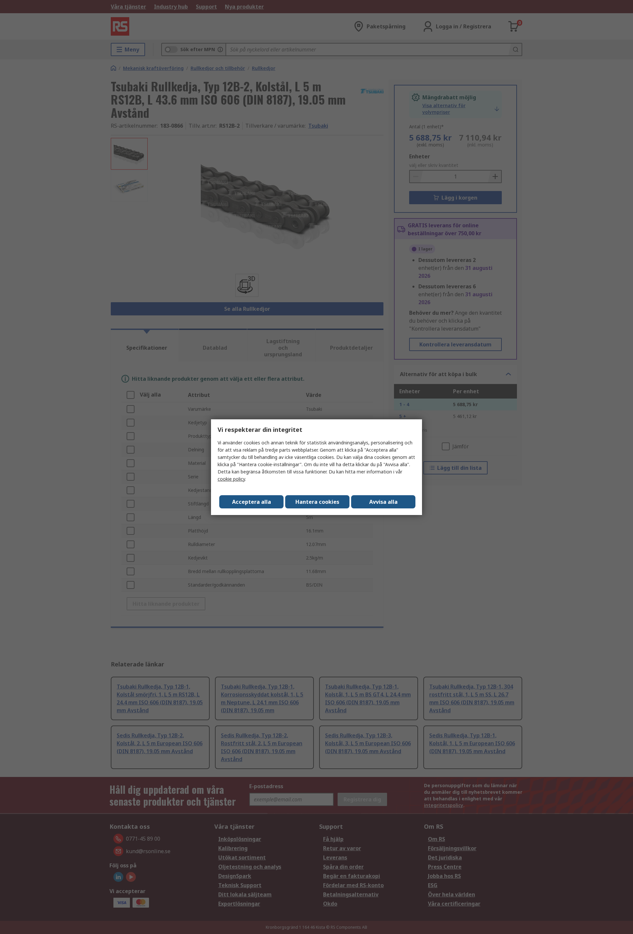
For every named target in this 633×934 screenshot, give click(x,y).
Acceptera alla (251, 501)
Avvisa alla (383, 501)
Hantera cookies (317, 501)
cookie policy (231, 479)
